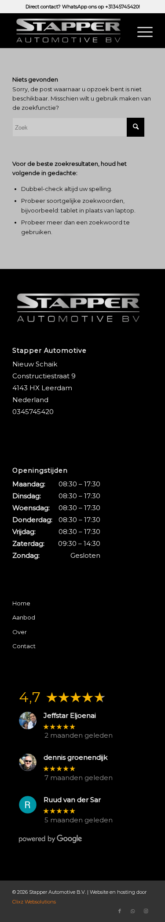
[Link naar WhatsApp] (132, 911)
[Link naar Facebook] (119, 911)
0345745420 (33, 411)
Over (19, 631)
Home (21, 603)
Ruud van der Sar (72, 800)
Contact (24, 646)
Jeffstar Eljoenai (70, 716)
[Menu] (140, 30)
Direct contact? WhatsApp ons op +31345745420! (83, 7)
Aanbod (23, 617)
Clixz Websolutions (34, 902)
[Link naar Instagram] (146, 911)
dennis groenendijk (75, 757)
